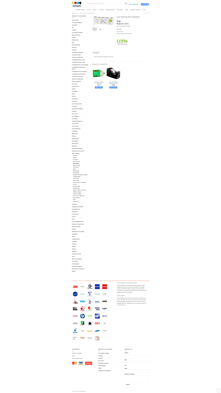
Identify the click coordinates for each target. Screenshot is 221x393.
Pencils (74, 216)
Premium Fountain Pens (78, 224)
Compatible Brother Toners (78, 62)
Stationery (74, 251)
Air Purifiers (75, 25)
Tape (73, 256)
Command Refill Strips (77, 57)
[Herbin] (75, 316)
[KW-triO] (104, 316)
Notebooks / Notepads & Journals (80, 174)
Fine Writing (75, 98)
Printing (74, 229)
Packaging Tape (76, 209)
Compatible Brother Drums (78, 59)
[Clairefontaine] (90, 294)
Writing (73, 271)
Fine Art (74, 96)
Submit (128, 384)
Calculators (75, 159)
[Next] (113, 21)
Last (126, 365)
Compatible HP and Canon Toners (78, 68)
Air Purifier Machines (77, 22)
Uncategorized (75, 263)
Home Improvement (77, 103)
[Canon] (104, 286)
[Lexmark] (82, 323)
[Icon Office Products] (122, 42)
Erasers (74, 89)
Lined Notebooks (76, 128)
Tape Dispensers (76, 197)
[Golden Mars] (97, 308)
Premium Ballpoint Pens (78, 221)
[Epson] (97, 301)
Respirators (75, 234)
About (73, 355)
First (126, 359)
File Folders (75, 91)
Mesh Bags (75, 141)
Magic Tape (75, 133)
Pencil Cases (76, 178)
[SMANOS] (90, 338)
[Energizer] (90, 301)
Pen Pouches (75, 214)
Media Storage (76, 172)
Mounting (74, 146)
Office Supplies (120, 9)
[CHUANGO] (82, 294)
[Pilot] (75, 330)
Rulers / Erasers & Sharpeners (79, 182)
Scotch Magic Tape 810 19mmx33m (99, 83)
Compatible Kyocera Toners (79, 74)
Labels (74, 169)
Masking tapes (76, 170)
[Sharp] (82, 338)
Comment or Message (129, 374)
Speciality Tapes (76, 186)
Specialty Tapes (76, 188)
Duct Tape (74, 84)
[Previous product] (148, 13)
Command (97, 294)
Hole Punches (76, 167)
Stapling (74, 249)
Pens (73, 219)
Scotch (104, 330)
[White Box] (97, 338)
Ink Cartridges (75, 116)
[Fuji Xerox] (82, 308)
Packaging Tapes (76, 176)
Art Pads (74, 30)
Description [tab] (96, 52)
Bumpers (74, 47)
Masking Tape (75, 138)
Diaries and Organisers (77, 79)
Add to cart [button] (99, 87)
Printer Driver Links (77, 358)
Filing (73, 93)
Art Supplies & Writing (79, 9)
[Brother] (97, 286)
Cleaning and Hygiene (77, 52)
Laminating (74, 118)
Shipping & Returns (77, 353)
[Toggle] (88, 32)
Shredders (74, 241)
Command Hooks (76, 54)
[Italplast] (97, 316)
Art (72, 27)
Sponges (74, 244)
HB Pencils (74, 101)
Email (126, 368)
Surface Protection (76, 254)
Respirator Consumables (78, 231)
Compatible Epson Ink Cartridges (80, 64)
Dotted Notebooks (76, 81)
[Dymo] (82, 301)
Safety (126, 9)
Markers (74, 136)
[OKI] (97, 323)
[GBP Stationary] (90, 308)
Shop (77, 13)
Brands (144, 9)
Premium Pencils (76, 226)
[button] (133, 4)
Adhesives (75, 155)
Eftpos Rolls (91, 13)
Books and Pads (76, 45)
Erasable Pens (75, 86)
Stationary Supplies (77, 191)
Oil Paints (74, 204)
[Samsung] (97, 330)
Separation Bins (76, 239)
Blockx (82, 286)
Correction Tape (76, 161)
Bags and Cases (76, 35)
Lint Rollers (74, 131)
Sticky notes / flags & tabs (78, 195)
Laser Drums (75, 123)
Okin (105, 323)
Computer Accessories (77, 76)
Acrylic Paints (75, 20)
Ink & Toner (101, 9)
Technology (75, 261)
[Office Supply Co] (90, 323)
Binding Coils (75, 40)
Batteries (75, 157)
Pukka (82, 330)
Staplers (74, 246)
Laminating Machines (77, 121)
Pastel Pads (75, 211)
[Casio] (75, 294)
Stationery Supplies (77, 193)
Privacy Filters (76, 180)
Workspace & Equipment (135, 9)
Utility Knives (76, 201)
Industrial (95, 9)
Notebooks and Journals (78, 151)
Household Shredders (77, 108)
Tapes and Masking (77, 258)
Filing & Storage (76, 165)
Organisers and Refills (77, 206)
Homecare (74, 106)
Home (73, 13)
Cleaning (88, 9)
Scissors (75, 184)
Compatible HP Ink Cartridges (79, 71)
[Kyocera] (75, 323)
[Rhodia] (90, 330)
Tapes (74, 199)
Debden (105, 294)
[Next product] (145, 13)
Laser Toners (75, 126)
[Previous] (94, 21)
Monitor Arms (75, 143)
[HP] (82, 316)
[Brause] (90, 286)
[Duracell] (75, 301)
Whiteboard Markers (77, 266)
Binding (74, 37)
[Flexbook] (75, 308)
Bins (73, 42)
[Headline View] (104, 308)
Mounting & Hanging (110, 9)
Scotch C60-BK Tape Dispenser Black (113, 83)
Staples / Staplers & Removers (79, 190)
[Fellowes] (104, 301)
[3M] (75, 286)
